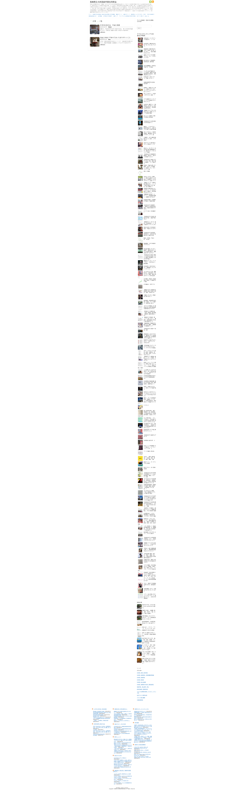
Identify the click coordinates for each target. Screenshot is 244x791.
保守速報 (137, 722)
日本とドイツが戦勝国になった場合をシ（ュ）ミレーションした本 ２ (150, 447)
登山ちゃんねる (118, 755)
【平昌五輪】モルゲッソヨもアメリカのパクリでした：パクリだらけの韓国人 (150, 346)
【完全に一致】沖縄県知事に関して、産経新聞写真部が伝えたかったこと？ (150, 550)
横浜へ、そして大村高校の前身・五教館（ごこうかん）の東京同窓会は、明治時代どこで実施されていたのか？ (147, 400)
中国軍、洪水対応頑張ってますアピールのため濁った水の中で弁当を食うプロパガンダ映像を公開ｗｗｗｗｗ (143, 726)
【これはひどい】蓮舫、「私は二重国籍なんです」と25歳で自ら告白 (150, 492)
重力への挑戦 (147, 171)
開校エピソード (119, 14)
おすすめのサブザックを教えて (120, 757)
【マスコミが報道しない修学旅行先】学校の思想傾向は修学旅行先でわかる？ (150, 307)
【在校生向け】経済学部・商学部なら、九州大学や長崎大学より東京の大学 (150, 234)
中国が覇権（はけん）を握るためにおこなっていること (150, 590)
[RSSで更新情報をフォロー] (153, 2)
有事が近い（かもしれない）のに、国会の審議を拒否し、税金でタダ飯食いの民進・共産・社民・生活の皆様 (147, 521)
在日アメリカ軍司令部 (142, 695)
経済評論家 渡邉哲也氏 (142, 689)
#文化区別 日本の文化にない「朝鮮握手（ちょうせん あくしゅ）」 (150, 267)
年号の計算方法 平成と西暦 (110, 25)
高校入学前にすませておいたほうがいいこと (115, 37)
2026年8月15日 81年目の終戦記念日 (122, 733)
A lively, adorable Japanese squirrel (142, 752)
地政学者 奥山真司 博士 (143, 686)
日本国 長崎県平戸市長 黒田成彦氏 (145, 684)
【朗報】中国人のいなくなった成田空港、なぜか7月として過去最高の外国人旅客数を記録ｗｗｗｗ (143, 741)
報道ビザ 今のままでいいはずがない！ (122, 720)
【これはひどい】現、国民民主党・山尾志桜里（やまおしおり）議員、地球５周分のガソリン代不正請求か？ (147, 274)
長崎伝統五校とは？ (93, 16)
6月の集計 (95, 735)
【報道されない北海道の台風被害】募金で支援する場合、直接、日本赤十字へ (150, 291)
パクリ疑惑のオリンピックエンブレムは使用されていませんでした (150, 100)
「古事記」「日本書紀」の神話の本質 (100, 720)
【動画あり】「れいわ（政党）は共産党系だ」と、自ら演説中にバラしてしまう (150, 223)
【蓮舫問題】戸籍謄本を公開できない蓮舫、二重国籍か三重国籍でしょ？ (150, 324)
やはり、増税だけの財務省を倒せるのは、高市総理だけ (150, 585)
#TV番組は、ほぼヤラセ (149, 284)
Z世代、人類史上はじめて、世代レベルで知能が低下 (150, 388)
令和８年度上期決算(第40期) (99, 734)
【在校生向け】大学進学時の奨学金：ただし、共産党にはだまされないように (150, 539)
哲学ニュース (118, 736)
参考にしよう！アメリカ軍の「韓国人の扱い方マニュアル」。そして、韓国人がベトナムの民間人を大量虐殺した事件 (147, 365)
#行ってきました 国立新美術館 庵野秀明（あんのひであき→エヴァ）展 (150, 133)
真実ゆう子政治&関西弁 (140, 744)
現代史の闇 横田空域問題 (98, 714)
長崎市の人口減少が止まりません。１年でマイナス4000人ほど (150, 341)
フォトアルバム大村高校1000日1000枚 (127, 16)
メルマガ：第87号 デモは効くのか (121, 780)
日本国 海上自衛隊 (141, 682)
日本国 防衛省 (140, 679)
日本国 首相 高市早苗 (142, 672)
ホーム (90, 14)
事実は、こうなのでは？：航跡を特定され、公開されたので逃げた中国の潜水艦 (150, 128)
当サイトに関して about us (143, 16)
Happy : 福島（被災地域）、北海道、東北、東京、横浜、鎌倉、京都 (149, 458)
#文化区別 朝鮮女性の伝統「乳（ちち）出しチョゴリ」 (150, 45)
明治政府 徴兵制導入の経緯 (98, 711)
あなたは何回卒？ (150, 14)
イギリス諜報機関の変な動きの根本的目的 (101, 718)
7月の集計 (95, 729)
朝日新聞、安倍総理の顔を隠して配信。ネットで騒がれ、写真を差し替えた (150, 302)
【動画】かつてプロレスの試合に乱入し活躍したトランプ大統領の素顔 (150, 112)
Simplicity (126, 787)
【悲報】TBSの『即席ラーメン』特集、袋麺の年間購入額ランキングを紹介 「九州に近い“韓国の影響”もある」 (143, 737)
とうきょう (146, 405)
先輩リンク (115, 16)
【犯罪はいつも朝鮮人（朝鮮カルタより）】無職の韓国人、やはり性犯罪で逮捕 (150, 509)
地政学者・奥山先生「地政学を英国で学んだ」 (122, 771)
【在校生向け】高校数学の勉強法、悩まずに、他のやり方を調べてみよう (150, 155)
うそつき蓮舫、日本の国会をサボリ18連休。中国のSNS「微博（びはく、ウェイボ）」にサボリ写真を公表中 (147, 568)
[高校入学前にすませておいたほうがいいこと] (94, 43)
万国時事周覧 (140, 700)
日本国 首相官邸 (141, 677)
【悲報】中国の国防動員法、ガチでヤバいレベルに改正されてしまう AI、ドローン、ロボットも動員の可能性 (143, 729)
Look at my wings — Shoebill (141, 750)
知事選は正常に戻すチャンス (140, 711)
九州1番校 (100, 16)
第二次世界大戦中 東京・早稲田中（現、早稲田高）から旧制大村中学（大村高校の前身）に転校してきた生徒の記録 (147, 413)
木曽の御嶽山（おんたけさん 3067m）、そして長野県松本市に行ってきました (149, 617)
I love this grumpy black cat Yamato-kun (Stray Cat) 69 (141, 748)
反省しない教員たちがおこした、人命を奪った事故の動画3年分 (149, 634)
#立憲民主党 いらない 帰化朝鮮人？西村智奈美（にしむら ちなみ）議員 (150, 515)
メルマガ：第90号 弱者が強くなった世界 (122, 773)
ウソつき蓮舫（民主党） (149, 451)
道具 (111, 27)
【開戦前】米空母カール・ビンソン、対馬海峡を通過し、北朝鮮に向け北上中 (150, 196)
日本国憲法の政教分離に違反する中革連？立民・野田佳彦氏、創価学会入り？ (150, 382)
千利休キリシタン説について (99, 717)
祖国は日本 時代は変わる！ (121, 709)
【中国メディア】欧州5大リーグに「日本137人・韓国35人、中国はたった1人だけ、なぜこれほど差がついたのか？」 (143, 733)
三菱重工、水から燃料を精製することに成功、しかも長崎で (150, 139)
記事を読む (102, 32)
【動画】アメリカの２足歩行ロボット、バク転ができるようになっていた (150, 544)
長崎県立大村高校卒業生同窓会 (103, 2)
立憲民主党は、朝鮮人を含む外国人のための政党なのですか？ (150, 561)
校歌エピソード (127, 14)
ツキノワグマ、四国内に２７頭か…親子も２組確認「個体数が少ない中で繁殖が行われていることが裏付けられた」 (123, 761)
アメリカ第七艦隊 (141, 697)
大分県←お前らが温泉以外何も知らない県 (122, 766)
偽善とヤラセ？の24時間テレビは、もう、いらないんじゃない (150, 56)
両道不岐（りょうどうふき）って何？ (138, 14)
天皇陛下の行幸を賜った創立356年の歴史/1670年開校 (104, 14)
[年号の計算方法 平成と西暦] (94, 31)
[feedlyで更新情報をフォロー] (150, 2)
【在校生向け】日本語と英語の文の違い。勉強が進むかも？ (150, 218)
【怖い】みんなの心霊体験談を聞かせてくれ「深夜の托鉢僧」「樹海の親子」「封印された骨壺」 (123, 746)
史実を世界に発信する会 (99, 724)
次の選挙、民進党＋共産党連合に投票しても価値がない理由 (150, 280)
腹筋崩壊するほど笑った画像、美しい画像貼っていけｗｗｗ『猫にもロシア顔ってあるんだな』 (123, 740)
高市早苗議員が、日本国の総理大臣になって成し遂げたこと (148, 623)
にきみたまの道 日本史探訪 (100, 709)
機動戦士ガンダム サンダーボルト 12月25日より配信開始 (150, 262)
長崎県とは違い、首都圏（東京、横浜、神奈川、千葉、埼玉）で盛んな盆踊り (148, 612)
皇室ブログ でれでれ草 (120, 724)
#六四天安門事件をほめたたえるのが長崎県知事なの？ (150, 377)
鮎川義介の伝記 (96, 715)
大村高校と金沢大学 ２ (149, 440)
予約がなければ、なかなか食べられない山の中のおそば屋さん (148, 606)
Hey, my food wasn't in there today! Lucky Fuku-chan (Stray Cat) (142, 757)
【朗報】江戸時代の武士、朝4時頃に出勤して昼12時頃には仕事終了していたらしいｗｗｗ (122, 752)
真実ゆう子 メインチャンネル (142, 709)
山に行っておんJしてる (118, 763)
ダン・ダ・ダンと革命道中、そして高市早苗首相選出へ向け (150, 579)
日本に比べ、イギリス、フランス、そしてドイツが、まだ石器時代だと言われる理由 (148, 629)
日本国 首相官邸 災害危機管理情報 (145, 675)
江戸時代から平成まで (107, 16)
